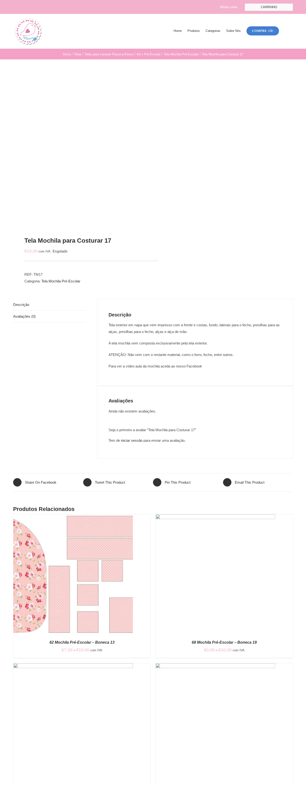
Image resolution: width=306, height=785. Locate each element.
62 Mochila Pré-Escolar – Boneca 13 (82, 642)
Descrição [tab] (21, 305)
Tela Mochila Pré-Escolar (60, 281)
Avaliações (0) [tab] (24, 316)
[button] (286, 30)
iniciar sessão (131, 440)
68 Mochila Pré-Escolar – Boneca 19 (224, 642)
